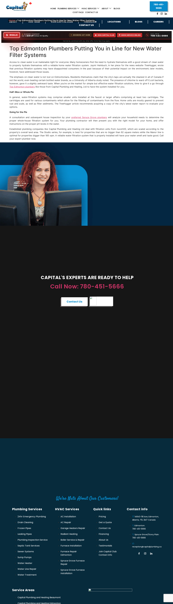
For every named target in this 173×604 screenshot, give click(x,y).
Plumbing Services (67, 8)
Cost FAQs (78, 12)
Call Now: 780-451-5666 (87, 286)
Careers (158, 21)
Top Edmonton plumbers (22, 86)
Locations (114, 21)
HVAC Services (89, 8)
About (105, 8)
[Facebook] (157, 13)
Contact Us (91, 12)
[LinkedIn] (166, 13)
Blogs (117, 8)
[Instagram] (162, 13)
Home (53, 8)
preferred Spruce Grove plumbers (89, 117)
